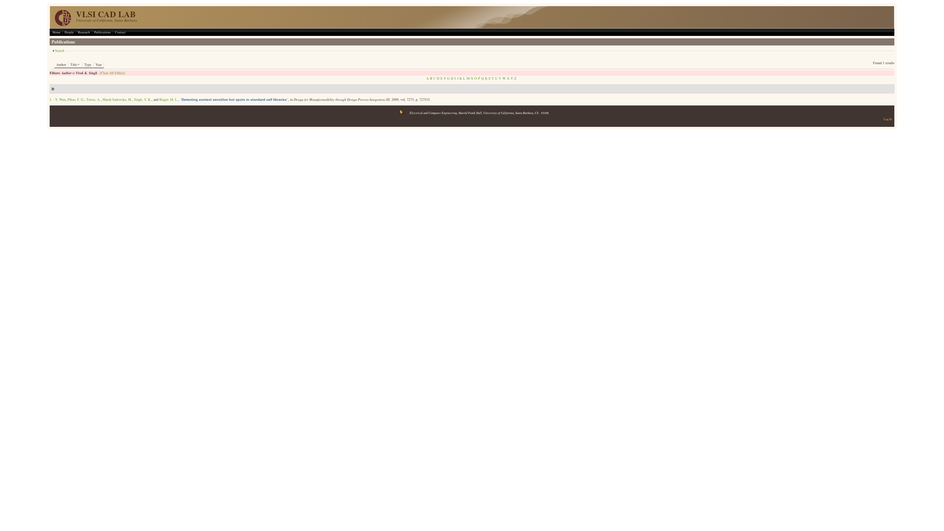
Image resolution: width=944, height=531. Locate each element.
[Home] (63, 24)
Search (59, 50)
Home (56, 32)
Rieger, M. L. (168, 99)
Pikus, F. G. (76, 99)
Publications (102, 32)
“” (234, 99)
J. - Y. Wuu (58, 99)
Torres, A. (93, 99)
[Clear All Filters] (112, 73)
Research (84, 32)
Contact (120, 32)
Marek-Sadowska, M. (117, 99)
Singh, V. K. (142, 99)
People (69, 32)
